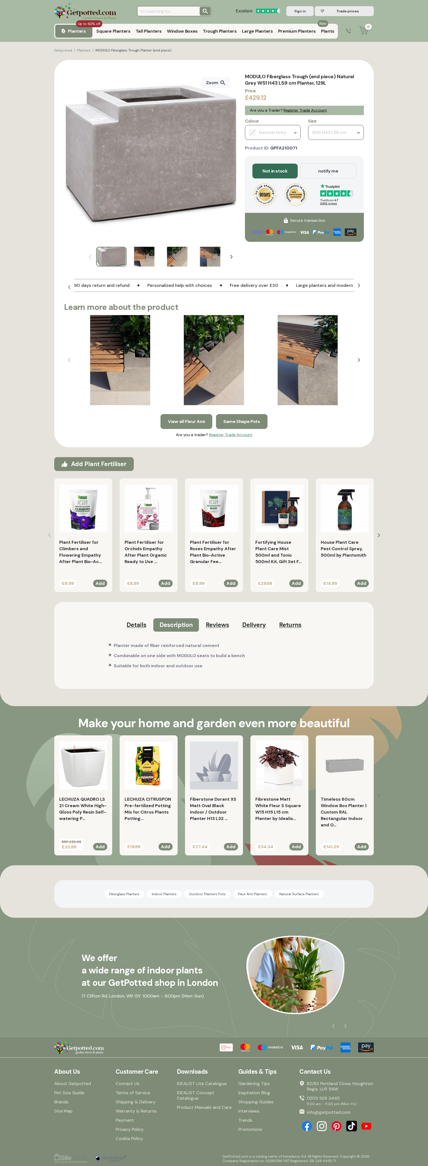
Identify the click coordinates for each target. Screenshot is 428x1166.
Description (176, 625)
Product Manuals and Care (204, 1107)
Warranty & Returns (136, 1111)
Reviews (217, 625)
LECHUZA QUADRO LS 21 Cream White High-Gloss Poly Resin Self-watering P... (83, 808)
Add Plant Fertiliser (98, 464)
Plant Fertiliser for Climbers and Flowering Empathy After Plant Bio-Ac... (80, 552)
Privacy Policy (130, 1129)
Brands (61, 1102)
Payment (125, 1120)
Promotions (250, 1129)
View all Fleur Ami (186, 421)
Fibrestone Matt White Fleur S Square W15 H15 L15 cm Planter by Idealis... (278, 808)
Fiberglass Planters (124, 894)
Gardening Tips (254, 1084)
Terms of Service (133, 1093)
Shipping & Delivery (136, 1102)
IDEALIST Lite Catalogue (202, 1084)
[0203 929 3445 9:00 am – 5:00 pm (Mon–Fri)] (348, 31)
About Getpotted (72, 1084)
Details (136, 625)
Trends (245, 1120)
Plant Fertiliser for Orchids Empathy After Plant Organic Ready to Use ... (146, 552)
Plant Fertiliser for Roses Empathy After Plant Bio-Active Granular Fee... (213, 552)
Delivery (254, 625)
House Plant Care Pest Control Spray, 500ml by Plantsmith (343, 548)
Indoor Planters (164, 894)
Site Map (63, 1111)
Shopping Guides (255, 1102)
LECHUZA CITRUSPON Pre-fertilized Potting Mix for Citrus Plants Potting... (148, 808)
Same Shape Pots (241, 421)
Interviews (248, 1111)
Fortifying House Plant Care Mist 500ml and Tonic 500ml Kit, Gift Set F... (278, 552)
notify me (328, 171)
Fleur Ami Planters (252, 894)
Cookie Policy (129, 1138)
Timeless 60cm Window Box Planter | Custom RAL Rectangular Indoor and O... (344, 812)
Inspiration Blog (254, 1093)
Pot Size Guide (69, 1093)
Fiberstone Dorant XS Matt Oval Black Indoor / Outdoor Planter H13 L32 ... (213, 808)
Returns (290, 625)
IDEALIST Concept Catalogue (195, 1095)
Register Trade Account (305, 110)
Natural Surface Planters (299, 894)
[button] (231, 257)
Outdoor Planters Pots (207, 894)
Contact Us (127, 1084)
